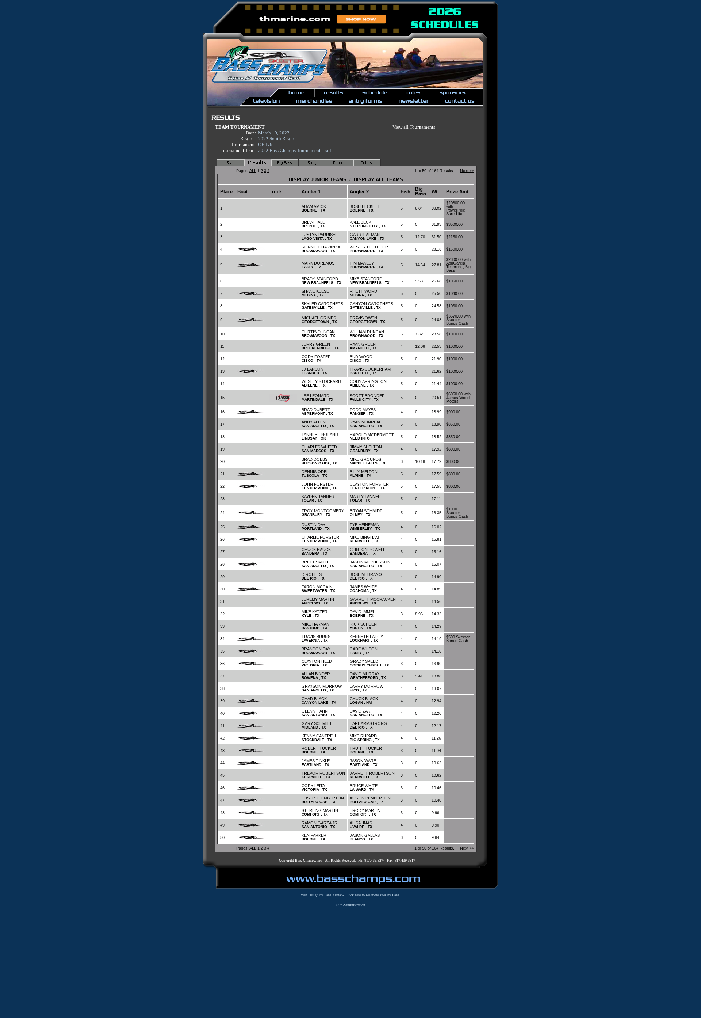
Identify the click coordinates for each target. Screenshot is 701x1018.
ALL (252, 170)
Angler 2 (359, 191)
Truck (275, 191)
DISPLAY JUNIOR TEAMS (317, 179)
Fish (405, 191)
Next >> (467, 170)
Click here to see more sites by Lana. (373, 895)
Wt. (435, 191)
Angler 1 (311, 191)
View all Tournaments (413, 127)
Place (226, 191)
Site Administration (350, 905)
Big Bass (420, 191)
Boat (242, 191)
